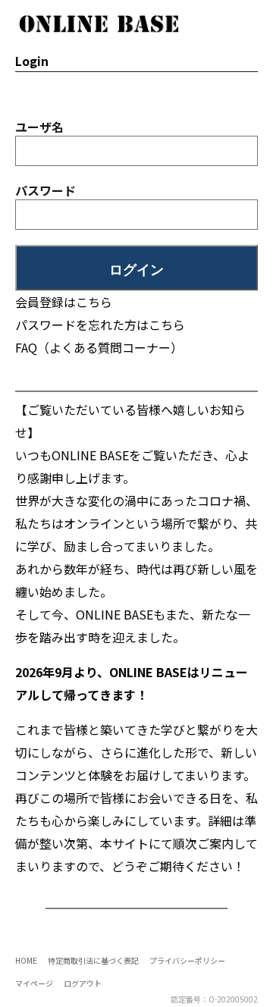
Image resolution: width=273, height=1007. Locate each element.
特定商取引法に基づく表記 (93, 960)
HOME (26, 960)
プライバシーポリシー (187, 960)
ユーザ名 (39, 127)
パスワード (45, 190)
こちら (167, 324)
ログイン (136, 270)
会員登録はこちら (63, 302)
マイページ (34, 983)
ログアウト (83, 983)
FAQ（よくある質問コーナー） (99, 347)
